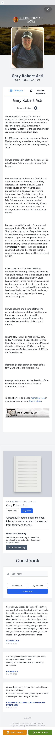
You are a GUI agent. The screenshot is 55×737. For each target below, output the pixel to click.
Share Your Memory (16, 547)
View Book (12, 510)
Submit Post (27, 591)
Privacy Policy (20, 725)
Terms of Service (34, 725)
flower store (35, 401)
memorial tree (38, 397)
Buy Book (27, 510)
